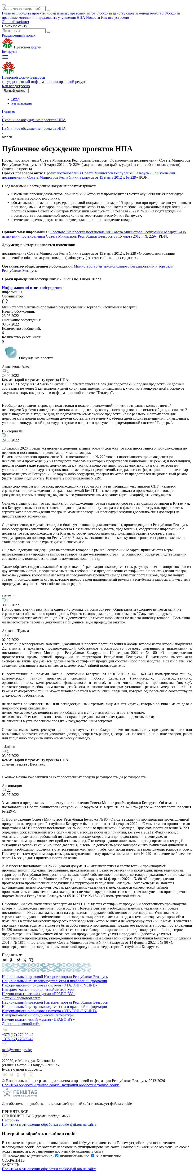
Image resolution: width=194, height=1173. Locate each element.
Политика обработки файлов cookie (31, 1085)
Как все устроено (115, 17)
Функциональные (74, 1156)
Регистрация (21, 103)
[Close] (4, 5)
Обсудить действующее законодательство (130, 13)
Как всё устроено (16, 86)
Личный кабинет (15, 22)
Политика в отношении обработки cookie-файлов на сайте (49, 1124)
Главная (8, 13)
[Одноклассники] (11, 960)
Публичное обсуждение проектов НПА (34, 120)
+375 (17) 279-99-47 (17, 1039)
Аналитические (108, 1156)
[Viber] (31, 960)
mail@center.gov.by (17, 1050)
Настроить (10, 1120)
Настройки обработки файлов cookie (89, 1085)
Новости (93, 17)
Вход (15, 99)
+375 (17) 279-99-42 (17, 1035)
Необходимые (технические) (30, 1156)
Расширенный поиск (18, 35)
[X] (24, 960)
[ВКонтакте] (5, 960)
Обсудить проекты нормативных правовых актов (56, 13)
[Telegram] (18, 960)
